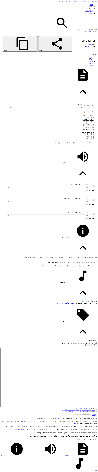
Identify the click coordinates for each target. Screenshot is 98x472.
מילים (91, 58)
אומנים (91, 6)
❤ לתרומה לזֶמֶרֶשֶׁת (91, 345)
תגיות (91, 65)
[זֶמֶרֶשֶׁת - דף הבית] (94, 415)
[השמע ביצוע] (7, 106)
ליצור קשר (76, 423)
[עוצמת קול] (85, 105)
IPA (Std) (67, 143)
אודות (88, 411)
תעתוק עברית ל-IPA (73, 410)
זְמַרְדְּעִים (64, 410)
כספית (79, 439)
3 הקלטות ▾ (90, 105)
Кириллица (76, 143)
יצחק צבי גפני (87, 44)
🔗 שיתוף (91, 112)
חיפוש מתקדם (89, 12)
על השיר (90, 61)
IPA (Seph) (58, 143)
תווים (91, 63)
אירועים (91, 8)
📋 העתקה (83, 112)
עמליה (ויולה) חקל (69, 198)
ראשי (95, 31)
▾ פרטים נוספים (89, 190)
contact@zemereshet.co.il (45, 266)
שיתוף (41, 50)
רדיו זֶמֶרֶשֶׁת (90, 10)
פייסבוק (78, 411)
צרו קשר (83, 411)
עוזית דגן (80, 104)
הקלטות (90, 60)
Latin (84, 143)
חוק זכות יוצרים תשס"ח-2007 (24, 429)
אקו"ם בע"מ (55, 418)
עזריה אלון (71, 212)
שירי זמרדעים (92, 340)
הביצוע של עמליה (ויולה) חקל (65, 303)
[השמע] (4, 185)
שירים (91, 5)
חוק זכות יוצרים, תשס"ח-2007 (30, 421)
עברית (90, 143)
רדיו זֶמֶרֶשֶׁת (91, 410)
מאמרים (91, 13)
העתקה (6, 50)
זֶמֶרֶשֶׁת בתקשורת (71, 411)
